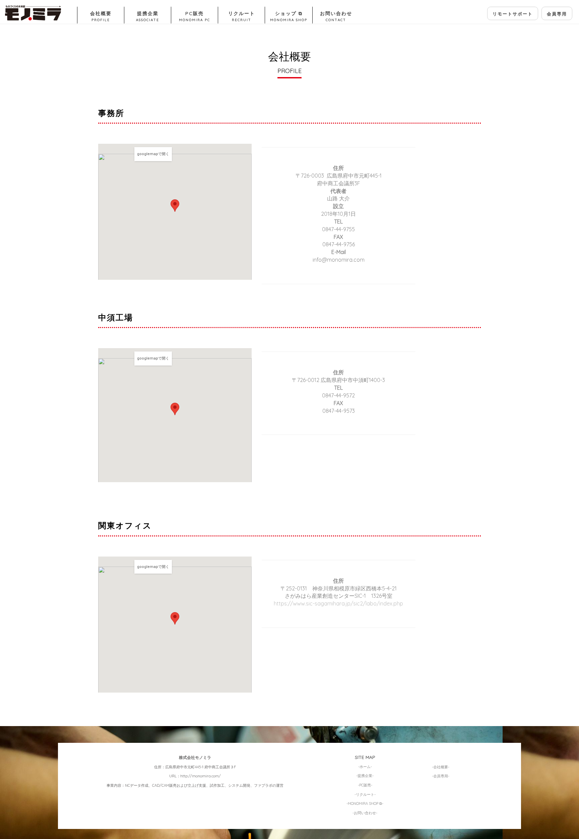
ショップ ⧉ (288, 16)
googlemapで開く (153, 154)
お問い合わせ (336, 16)
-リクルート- (365, 794)
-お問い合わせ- (364, 812)
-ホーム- (365, 766)
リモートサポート (513, 13)
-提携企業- (365, 775)
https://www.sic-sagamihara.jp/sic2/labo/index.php (338, 603)
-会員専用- (440, 776)
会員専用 (557, 13)
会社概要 (101, 16)
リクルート (241, 16)
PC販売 (194, 16)
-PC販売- (365, 785)
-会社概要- (440, 766)
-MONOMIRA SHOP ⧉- (364, 803)
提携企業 (147, 16)
